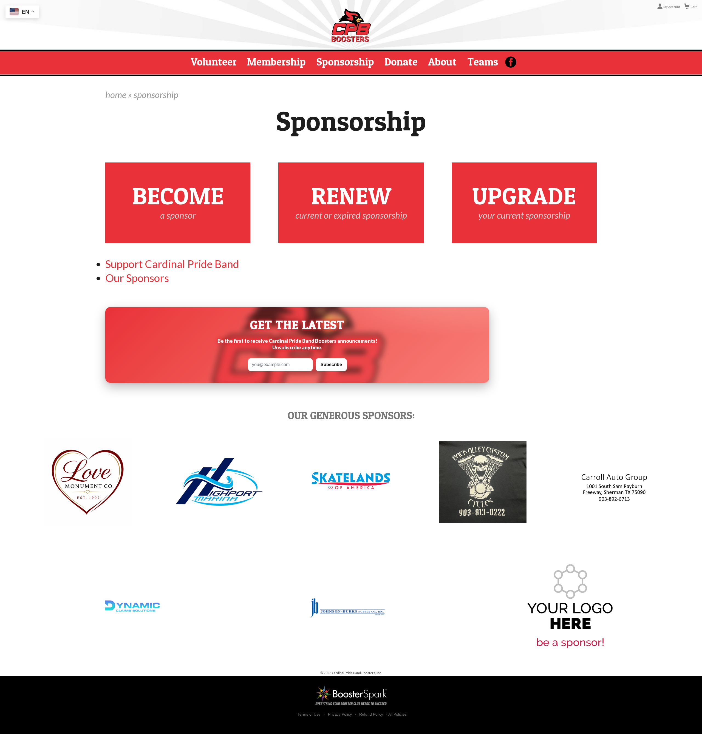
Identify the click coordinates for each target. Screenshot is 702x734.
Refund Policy (371, 714)
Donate (401, 61)
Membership (276, 61)
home (115, 94)
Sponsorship (345, 61)
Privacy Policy (340, 714)
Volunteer (214, 61)
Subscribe (331, 364)
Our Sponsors (137, 278)
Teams (482, 61)
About (442, 61)
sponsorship (156, 94)
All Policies (397, 714)
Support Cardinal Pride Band (172, 264)
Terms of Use (309, 714)
